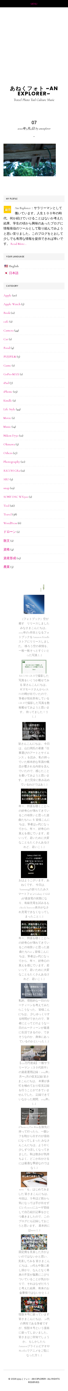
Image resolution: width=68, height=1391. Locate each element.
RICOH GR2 (11, 471)
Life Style (9, 409)
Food (6, 348)
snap (6, 488)
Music (7, 427)
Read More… (18, 244)
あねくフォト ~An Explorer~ (34, 91)
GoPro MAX (11, 374)
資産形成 (9, 558)
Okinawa (9, 444)
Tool (6, 506)
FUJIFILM (9, 356)
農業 (6, 567)
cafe (6, 321)
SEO (6, 479)
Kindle (7, 400)
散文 (6, 541)
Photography (11, 462)
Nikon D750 (10, 435)
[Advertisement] (34, 43)
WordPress (10, 523)
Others (7, 453)
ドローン (9, 532)
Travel (7, 514)
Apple (7, 295)
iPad (6, 383)
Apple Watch (12, 304)
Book (6, 313)
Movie (7, 418)
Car (5, 339)
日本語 (13, 273)
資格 (6, 549)
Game (7, 365)
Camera (8, 330)
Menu (34, 4)
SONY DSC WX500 (15, 497)
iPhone (7, 392)
